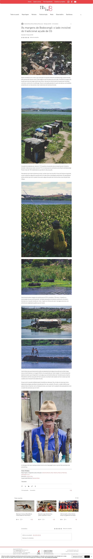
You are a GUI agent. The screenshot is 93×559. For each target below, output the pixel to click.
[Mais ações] (71, 24)
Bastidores (69, 14)
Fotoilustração (43, 14)
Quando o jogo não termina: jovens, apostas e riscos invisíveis (45, 514)
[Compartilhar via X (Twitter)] (25, 486)
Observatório (59, 14)
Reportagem (25, 14)
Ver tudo (76, 498)
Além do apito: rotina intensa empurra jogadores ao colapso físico (68, 514)
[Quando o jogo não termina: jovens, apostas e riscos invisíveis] (46, 506)
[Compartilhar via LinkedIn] (28, 486)
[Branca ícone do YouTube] (75, 1)
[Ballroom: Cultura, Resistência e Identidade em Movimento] (24, 506)
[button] (47, 2)
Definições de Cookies (77, 556)
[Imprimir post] (35, 486)
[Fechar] (91, 556)
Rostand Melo (19, 550)
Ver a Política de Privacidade (51, 557)
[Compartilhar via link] (32, 486)
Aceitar (87, 556)
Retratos (34, 14)
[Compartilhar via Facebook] (22, 486)
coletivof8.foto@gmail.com (19, 551)
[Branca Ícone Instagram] (68, 1)
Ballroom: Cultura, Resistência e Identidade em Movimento (24, 514)
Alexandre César (74, 554)
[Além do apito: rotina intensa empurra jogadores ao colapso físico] (68, 506)
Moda (51, 14)
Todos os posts (14, 14)
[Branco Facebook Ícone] (71, 1)
